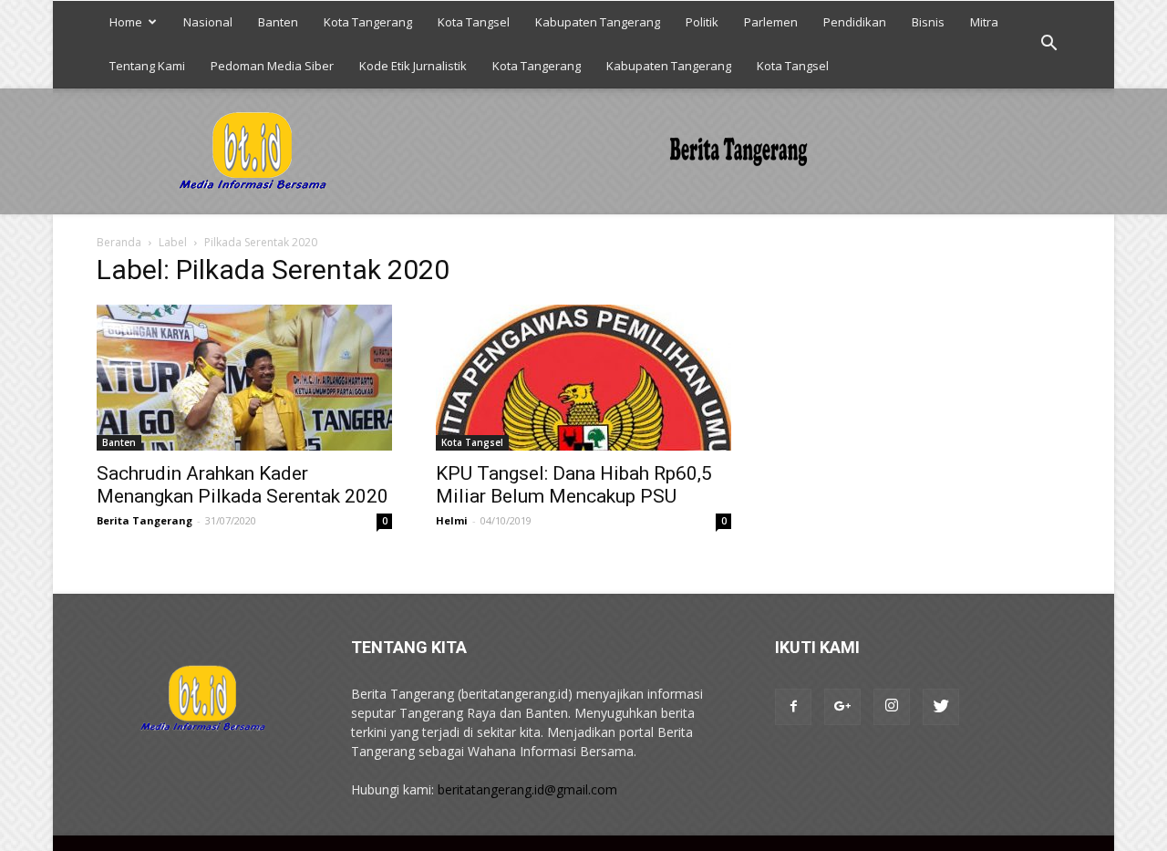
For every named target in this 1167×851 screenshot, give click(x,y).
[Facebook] (793, 707)
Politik (702, 22)
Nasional (207, 22)
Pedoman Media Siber (272, 65)
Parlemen (771, 22)
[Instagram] (891, 707)
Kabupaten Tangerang (597, 22)
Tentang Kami (147, 65)
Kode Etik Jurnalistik (413, 65)
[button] (1048, 44)
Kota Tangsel (474, 22)
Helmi (452, 520)
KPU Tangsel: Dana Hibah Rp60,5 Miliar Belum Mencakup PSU (574, 484)
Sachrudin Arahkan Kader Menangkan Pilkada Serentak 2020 (242, 484)
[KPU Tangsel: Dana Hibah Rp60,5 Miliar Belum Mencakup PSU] (583, 378)
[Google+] (842, 707)
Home (125, 22)
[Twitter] (941, 707)
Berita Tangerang (144, 520)
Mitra (984, 22)
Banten (278, 22)
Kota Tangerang (368, 22)
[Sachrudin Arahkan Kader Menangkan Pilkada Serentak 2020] (244, 378)
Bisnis (928, 22)
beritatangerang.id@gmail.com (527, 789)
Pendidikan (854, 22)
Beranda (119, 242)
